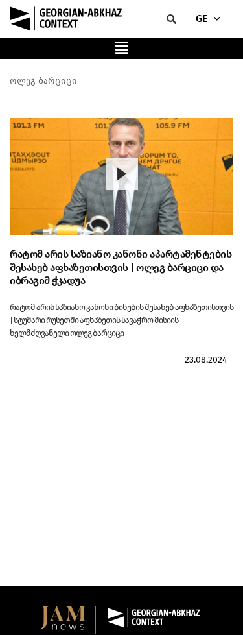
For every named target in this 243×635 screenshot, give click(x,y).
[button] (122, 48)
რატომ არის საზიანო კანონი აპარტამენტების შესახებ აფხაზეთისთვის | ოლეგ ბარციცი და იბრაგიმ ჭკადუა (120, 267)
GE (201, 18)
